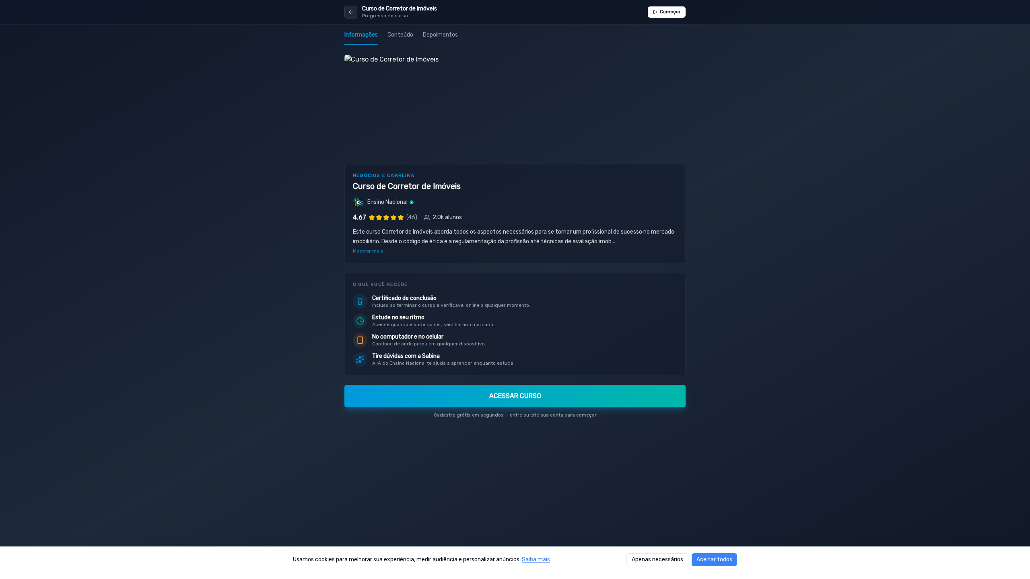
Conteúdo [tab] (400, 34)
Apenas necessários (657, 559)
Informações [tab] (361, 34)
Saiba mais (536, 559)
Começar (670, 11)
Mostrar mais (368, 251)
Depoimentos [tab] (440, 34)
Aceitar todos (714, 559)
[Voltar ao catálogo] (350, 12)
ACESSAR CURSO (515, 396)
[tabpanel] (515, 240)
